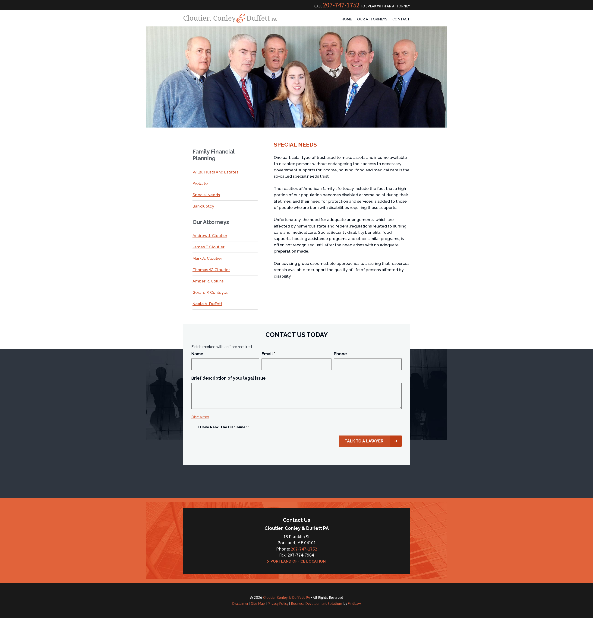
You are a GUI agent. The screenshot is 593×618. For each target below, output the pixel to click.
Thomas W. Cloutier (211, 269)
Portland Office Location (298, 561)
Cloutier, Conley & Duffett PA (286, 597)
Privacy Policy (278, 603)
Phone (340, 353)
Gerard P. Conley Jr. (210, 292)
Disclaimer (200, 417)
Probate (200, 183)
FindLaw (354, 603)
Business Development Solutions (317, 603)
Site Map (258, 603)
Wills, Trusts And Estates (215, 172)
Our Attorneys (372, 19)
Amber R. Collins (208, 281)
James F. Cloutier (208, 247)
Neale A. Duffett (207, 303)
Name (197, 353)
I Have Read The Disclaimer (223, 427)
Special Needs (206, 194)
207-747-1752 (341, 5)
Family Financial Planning (213, 155)
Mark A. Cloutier (207, 258)
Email (268, 353)
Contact (401, 19)
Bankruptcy (203, 206)
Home (346, 19)
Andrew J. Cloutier (209, 235)
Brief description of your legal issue (228, 378)
